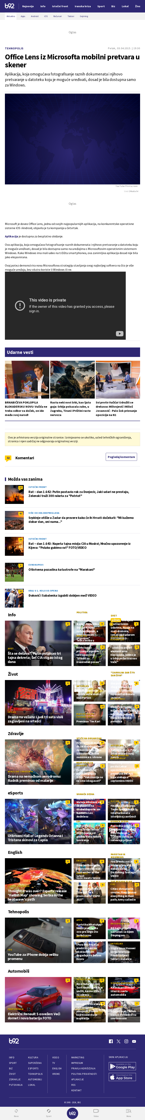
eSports (33, 1068)
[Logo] (9, 6)
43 (20, 513)
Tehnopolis (14, 48)
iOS (10, 949)
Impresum (77, 1063)
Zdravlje (15, 1079)
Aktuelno (82, 686)
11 (102, 706)
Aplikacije (77, 1079)
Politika (81, 612)
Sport (13, 1063)
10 (20, 591)
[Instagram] (126, 1041)
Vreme (56, 1074)
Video (55, 1057)
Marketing (77, 1057)
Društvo (81, 635)
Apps (79, 920)
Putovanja (16, 1085)
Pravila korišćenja (83, 1068)
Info (11, 1057)
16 (20, 539)
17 (20, 487)
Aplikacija (12, 236)
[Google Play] (122, 1066)
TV (53, 1063)
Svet (11, 648)
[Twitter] (118, 1041)
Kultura (33, 1057)
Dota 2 (115, 801)
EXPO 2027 (82, 873)
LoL (10, 830)
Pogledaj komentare (121, 457)
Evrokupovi (36, 564)
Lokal (31, 1085)
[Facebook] (111, 1041)
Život (12, 1074)
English (81, 860)
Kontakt (76, 1090)
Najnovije (28, 6)
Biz (11, 1068)
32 (8, 458)
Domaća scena (85, 794)
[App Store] (122, 1077)
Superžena (35, 1063)
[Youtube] (134, 1041)
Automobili (35, 1079)
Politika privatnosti (84, 1074)
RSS (73, 1085)
